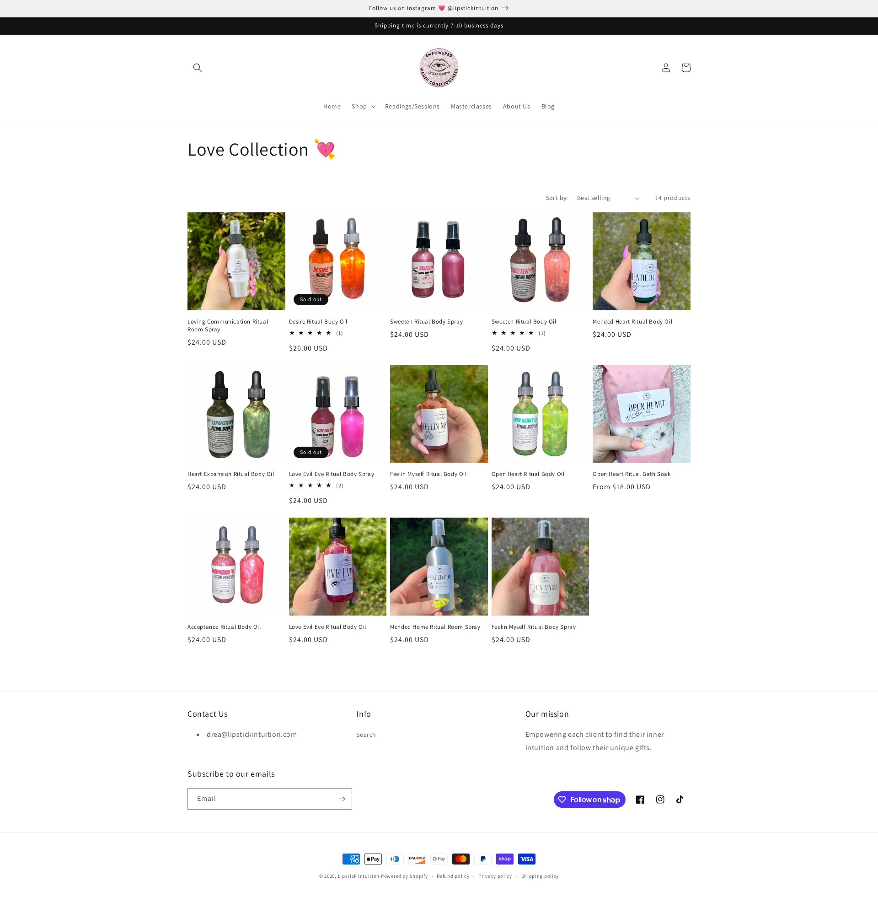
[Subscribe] (342, 799)
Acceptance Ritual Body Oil (224, 627)
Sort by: (557, 198)
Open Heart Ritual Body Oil (528, 474)
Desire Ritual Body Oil (318, 321)
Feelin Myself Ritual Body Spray (534, 627)
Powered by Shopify (404, 876)
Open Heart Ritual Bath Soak (631, 474)
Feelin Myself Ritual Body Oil (428, 474)
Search (366, 734)
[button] (197, 68)
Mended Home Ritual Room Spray (435, 627)
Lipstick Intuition (359, 876)
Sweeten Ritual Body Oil (524, 321)
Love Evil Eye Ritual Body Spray (332, 474)
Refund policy (453, 876)
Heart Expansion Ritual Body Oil (230, 474)
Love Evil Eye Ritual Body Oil (327, 627)
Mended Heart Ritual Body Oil (632, 321)
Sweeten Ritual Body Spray (426, 321)
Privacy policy (495, 876)
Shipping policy (540, 876)
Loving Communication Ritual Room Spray (227, 325)
